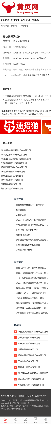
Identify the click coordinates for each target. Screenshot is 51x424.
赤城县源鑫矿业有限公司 (12, 175)
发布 (25, 422)
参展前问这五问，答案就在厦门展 (31, 292)
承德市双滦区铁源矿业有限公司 (32, 355)
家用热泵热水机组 (24, 249)
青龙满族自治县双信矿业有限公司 (16, 150)
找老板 (35, 19)
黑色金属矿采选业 (21, 41)
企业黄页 (15, 19)
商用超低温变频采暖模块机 (28, 244)
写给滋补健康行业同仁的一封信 (30, 297)
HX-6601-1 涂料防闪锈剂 (27, 229)
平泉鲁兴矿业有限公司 (28, 361)
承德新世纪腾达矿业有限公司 (14, 167)
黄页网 (14, 25)
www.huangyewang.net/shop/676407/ (29, 58)
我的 (46, 422)
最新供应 (5, 19)
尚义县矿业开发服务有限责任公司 (16, 158)
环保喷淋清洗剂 (23, 234)
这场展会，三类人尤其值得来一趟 (31, 307)
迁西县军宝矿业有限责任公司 (31, 379)
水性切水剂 (21, 214)
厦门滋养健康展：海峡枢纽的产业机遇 (33, 302)
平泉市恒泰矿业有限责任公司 (31, 384)
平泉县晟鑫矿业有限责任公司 (14, 162)
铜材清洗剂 (21, 210)
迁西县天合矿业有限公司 (12, 188)
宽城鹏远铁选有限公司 (28, 349)
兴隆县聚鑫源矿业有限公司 (13, 171)
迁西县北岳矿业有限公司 (29, 367)
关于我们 (14, 395)
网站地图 (29, 395)
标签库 (21, 395)
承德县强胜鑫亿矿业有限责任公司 (33, 331)
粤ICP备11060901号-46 (22, 403)
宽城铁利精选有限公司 (11, 184)
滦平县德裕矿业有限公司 (12, 179)
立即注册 (5, 395)
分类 (15, 422)
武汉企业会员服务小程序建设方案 (31, 219)
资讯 (35, 422)
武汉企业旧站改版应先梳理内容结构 (32, 312)
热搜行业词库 (41, 395)
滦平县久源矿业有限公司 (29, 343)
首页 (5, 422)
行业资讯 (25, 19)
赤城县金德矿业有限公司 (29, 337)
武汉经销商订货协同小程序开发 (30, 205)
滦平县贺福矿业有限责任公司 (14, 154)
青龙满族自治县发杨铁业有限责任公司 (33, 373)
